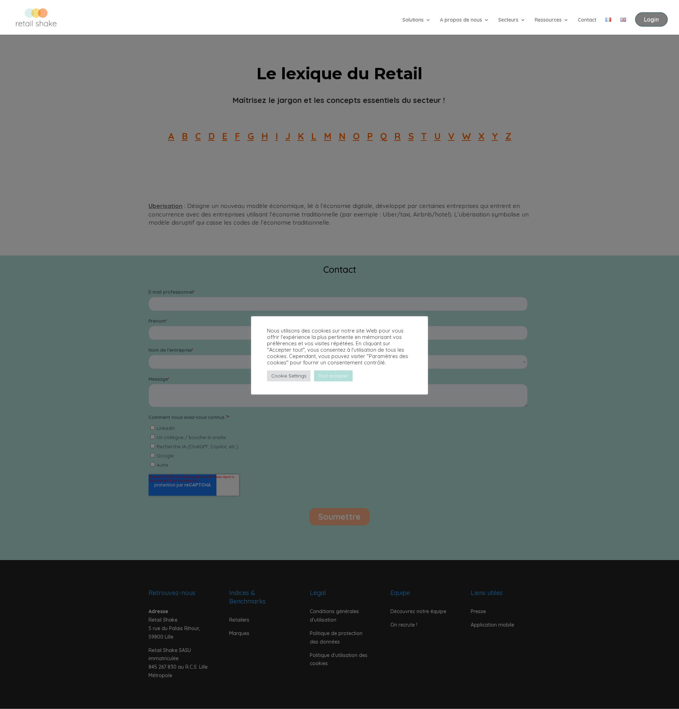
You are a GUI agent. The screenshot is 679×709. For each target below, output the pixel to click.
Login (651, 19)
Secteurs (508, 20)
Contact (587, 20)
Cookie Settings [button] (288, 376)
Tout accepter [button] (333, 376)
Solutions (413, 20)
